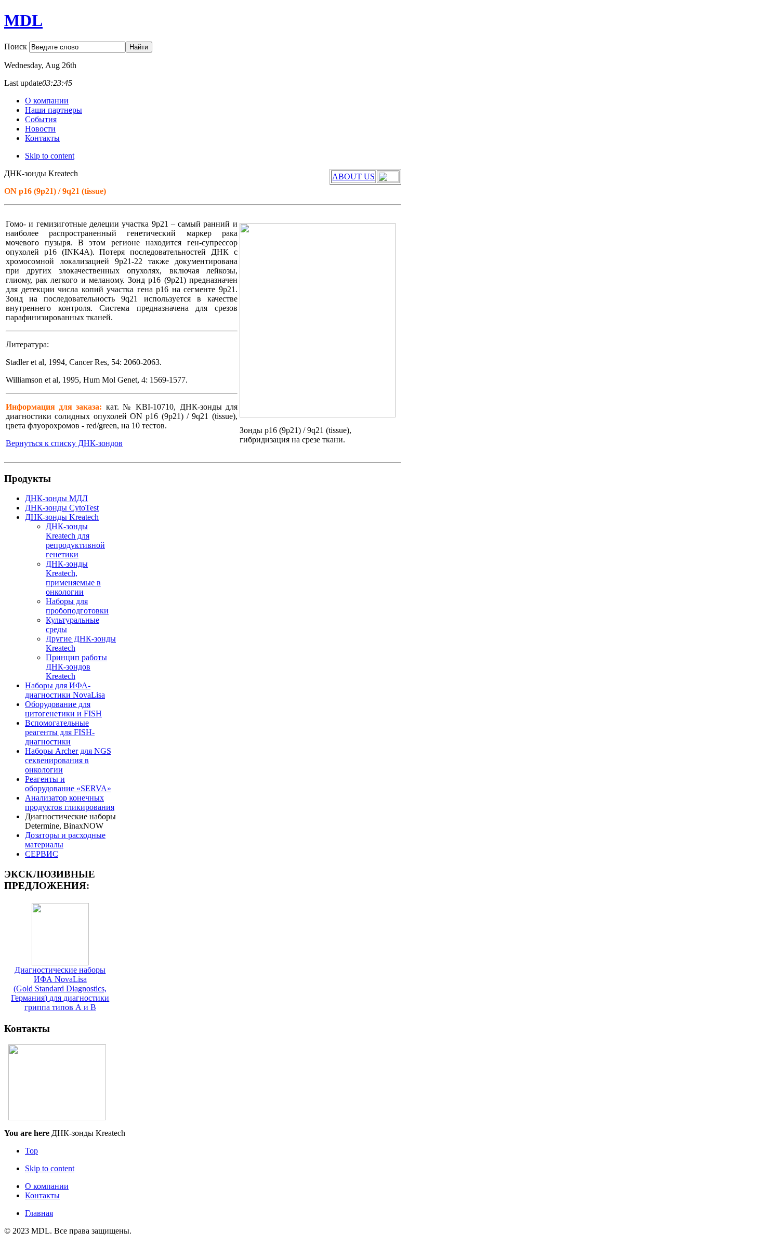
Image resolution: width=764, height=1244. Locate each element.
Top (31, 1150)
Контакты (42, 1195)
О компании (47, 1186)
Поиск (16, 46)
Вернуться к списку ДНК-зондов (64, 443)
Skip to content (49, 155)
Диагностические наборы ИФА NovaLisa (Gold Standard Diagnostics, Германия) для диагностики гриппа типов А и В (60, 988)
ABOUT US (353, 176)
